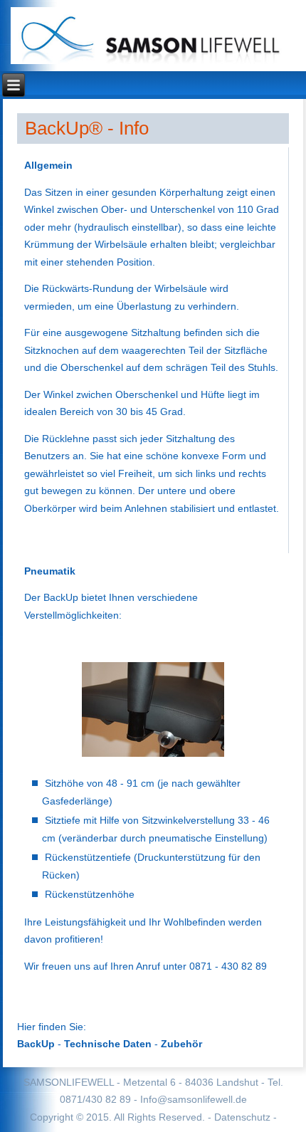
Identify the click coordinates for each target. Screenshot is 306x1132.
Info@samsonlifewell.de (193, 1099)
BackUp (36, 1043)
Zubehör (181, 1043)
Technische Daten (108, 1043)
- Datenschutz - (242, 1117)
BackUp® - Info (87, 128)
